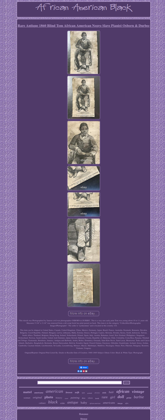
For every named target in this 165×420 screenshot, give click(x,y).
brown (69, 392)
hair (111, 392)
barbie (139, 397)
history (59, 398)
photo (48, 397)
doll (121, 396)
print (129, 397)
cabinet (42, 402)
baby (84, 402)
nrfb (77, 392)
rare (105, 397)
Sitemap (83, 418)
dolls (104, 393)
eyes (83, 393)
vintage (138, 391)
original (37, 397)
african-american (95, 403)
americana (38, 393)
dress (83, 398)
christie (97, 393)
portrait (89, 393)
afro (126, 403)
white (62, 403)
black (53, 402)
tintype (120, 403)
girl (112, 397)
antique (72, 402)
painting (75, 397)
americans (109, 402)
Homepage (83, 413)
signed (66, 398)
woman (27, 397)
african (122, 391)
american (54, 391)
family (97, 398)
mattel (27, 392)
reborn (90, 398)
